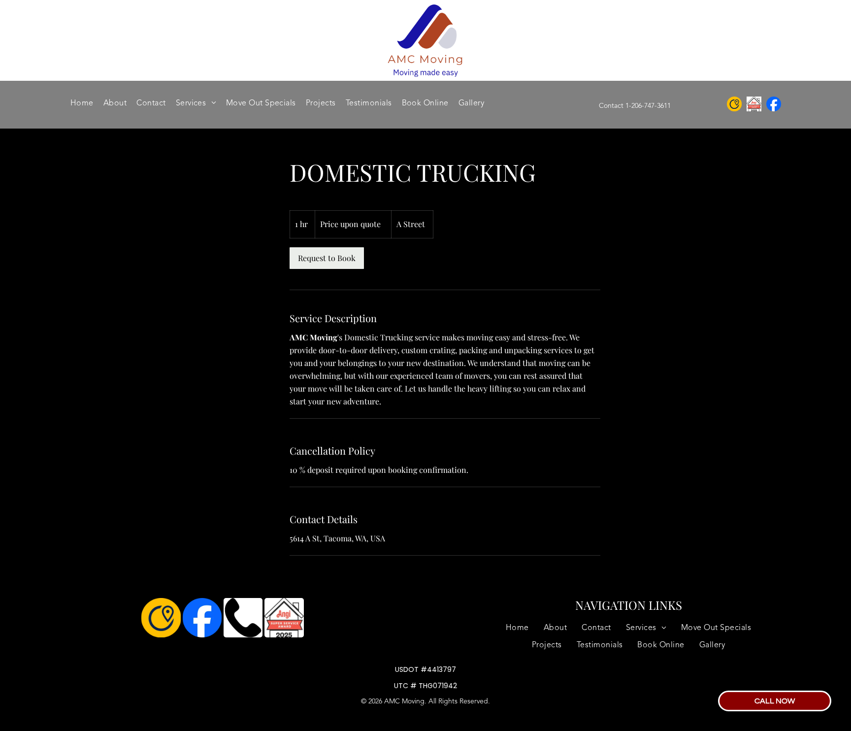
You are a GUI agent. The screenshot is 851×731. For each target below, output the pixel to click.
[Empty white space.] (773, 104)
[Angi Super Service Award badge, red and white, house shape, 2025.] (283, 617)
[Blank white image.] (754, 104)
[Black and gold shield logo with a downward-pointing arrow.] (734, 104)
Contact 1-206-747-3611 (635, 105)
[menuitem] (81, 103)
